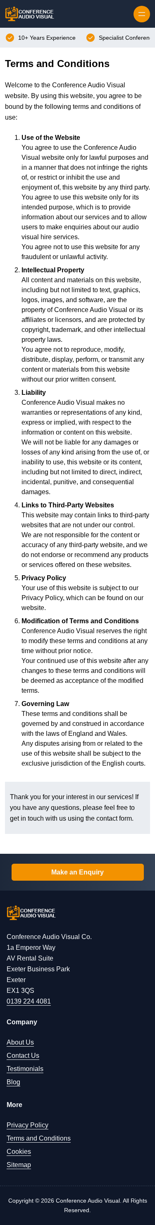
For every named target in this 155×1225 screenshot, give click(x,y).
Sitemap (19, 1164)
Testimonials (25, 1068)
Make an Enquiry (77, 872)
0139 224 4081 (29, 1001)
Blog (13, 1082)
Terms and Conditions (39, 1138)
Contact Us (23, 1055)
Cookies (19, 1151)
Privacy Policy (27, 1125)
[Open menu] (142, 14)
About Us (20, 1042)
